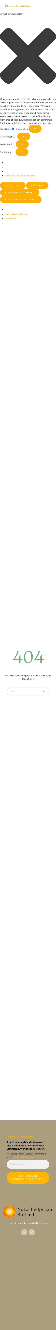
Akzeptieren (12, 185)
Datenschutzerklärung (16, 213)
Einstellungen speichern (20, 199)
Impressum (10, 218)
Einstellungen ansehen (19, 192)
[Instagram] (32, 1232)
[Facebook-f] (24, 1232)
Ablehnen (37, 185)
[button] (28, 56)
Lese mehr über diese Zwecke (20, 175)
